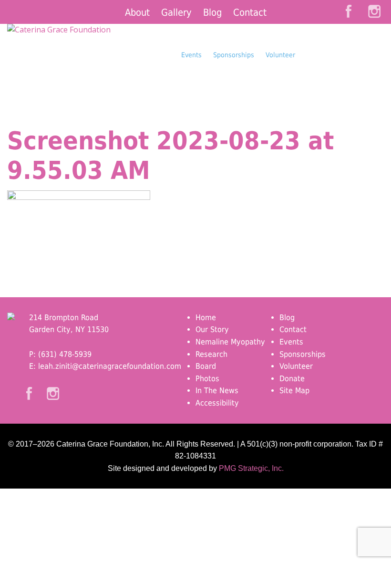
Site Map (294, 390)
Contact (250, 12)
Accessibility (217, 402)
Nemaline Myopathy (230, 341)
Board (206, 366)
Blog (212, 12)
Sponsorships (233, 55)
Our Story (212, 329)
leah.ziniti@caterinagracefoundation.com (109, 366)
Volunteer (280, 55)
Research (211, 354)
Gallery (176, 12)
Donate (342, 73)
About (137, 12)
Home (206, 317)
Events (191, 55)
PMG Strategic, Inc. (251, 468)
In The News (217, 390)
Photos (207, 378)
